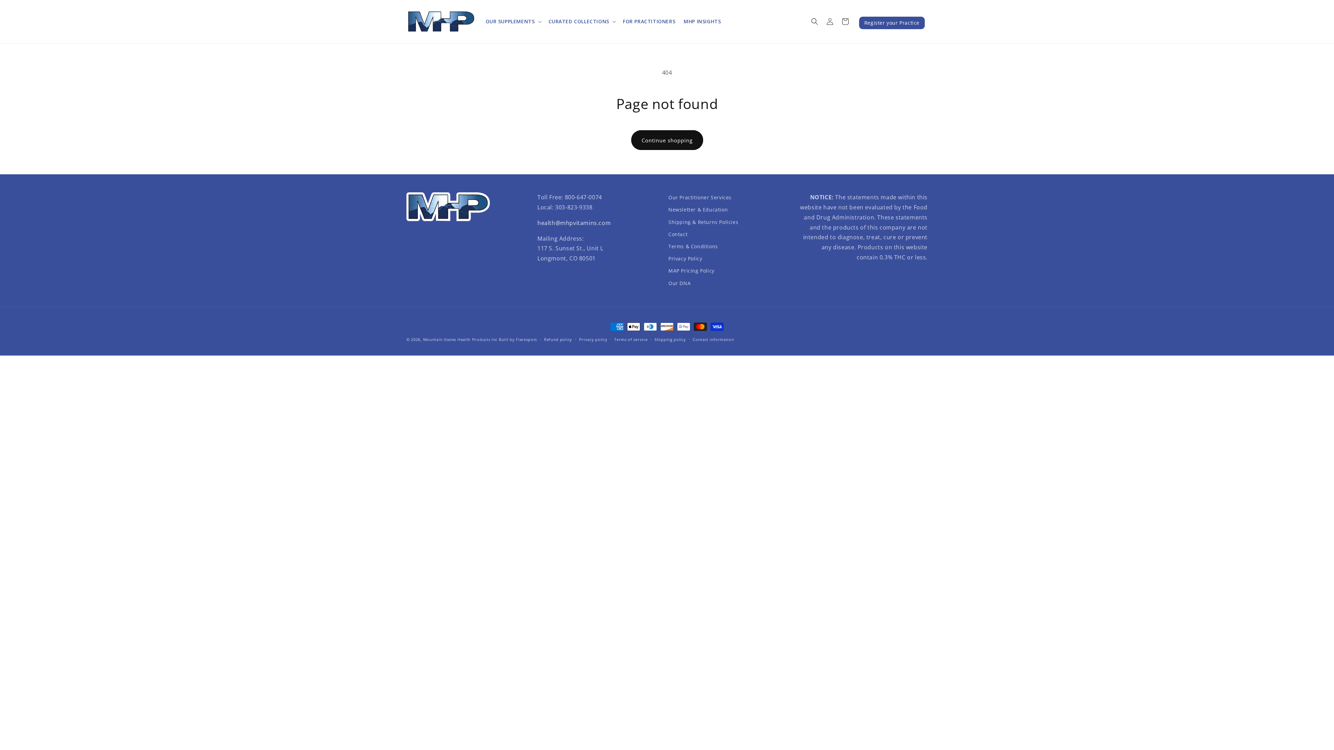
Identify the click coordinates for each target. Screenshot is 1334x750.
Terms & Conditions (693, 246)
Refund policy (558, 339)
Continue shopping (667, 140)
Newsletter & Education (698, 209)
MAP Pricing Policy (691, 270)
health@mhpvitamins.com (574, 223)
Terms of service (631, 339)
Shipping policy (670, 339)
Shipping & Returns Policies (703, 222)
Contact (677, 234)
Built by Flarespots (518, 339)
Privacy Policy (685, 258)
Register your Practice (892, 22)
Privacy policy (593, 339)
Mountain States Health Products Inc (460, 339)
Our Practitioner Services (700, 197)
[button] (512, 21)
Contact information (713, 339)
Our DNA (679, 283)
